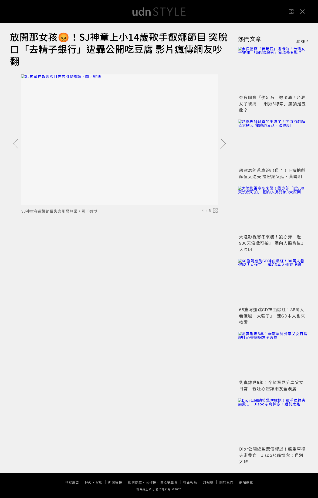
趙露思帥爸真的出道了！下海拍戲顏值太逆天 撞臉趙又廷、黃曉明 (272, 173)
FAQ (88, 482)
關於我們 (226, 482)
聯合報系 (190, 482)
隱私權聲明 (168, 482)
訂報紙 (208, 482)
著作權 (151, 482)
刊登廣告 (72, 482)
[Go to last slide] (15, 144)
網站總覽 (246, 482)
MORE (300, 41)
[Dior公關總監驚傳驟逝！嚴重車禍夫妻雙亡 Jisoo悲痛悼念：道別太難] (273, 421)
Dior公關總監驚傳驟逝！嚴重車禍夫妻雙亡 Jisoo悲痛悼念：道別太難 (272, 455)
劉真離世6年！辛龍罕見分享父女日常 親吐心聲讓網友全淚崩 (271, 385)
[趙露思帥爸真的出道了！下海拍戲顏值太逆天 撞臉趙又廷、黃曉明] (273, 143)
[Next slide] (223, 144)
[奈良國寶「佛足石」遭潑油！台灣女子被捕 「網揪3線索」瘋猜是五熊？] (273, 70)
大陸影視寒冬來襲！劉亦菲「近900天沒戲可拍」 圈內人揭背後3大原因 (271, 243)
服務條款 (135, 482)
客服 (98, 482)
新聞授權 (115, 482)
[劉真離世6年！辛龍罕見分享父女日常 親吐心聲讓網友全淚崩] (273, 355)
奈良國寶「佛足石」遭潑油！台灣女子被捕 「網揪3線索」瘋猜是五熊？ (272, 103)
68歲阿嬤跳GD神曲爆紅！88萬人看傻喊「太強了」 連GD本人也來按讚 (272, 315)
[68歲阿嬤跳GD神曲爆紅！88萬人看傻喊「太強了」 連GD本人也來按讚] (273, 282)
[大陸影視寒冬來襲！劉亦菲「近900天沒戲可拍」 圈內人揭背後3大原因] (273, 209)
